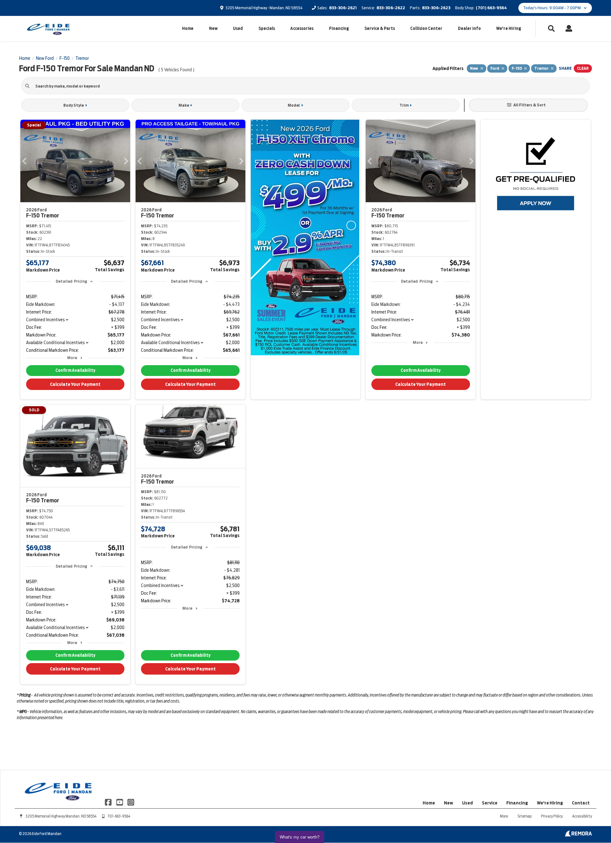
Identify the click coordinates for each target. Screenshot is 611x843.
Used (238, 28)
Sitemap (524, 816)
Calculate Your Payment (75, 384)
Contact (581, 802)
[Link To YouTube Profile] (119, 802)
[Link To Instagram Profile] (131, 802)
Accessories (301, 28)
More (72, 357)
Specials (266, 28)
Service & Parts (379, 28)
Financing (339, 28)
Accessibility (582, 816)
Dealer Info (469, 28)
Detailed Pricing (71, 281)
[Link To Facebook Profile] (108, 802)
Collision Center (426, 28)
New (213, 28)
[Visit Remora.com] (578, 835)
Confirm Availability (75, 370)
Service (489, 802)
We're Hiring (508, 28)
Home (187, 28)
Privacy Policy (552, 816)
